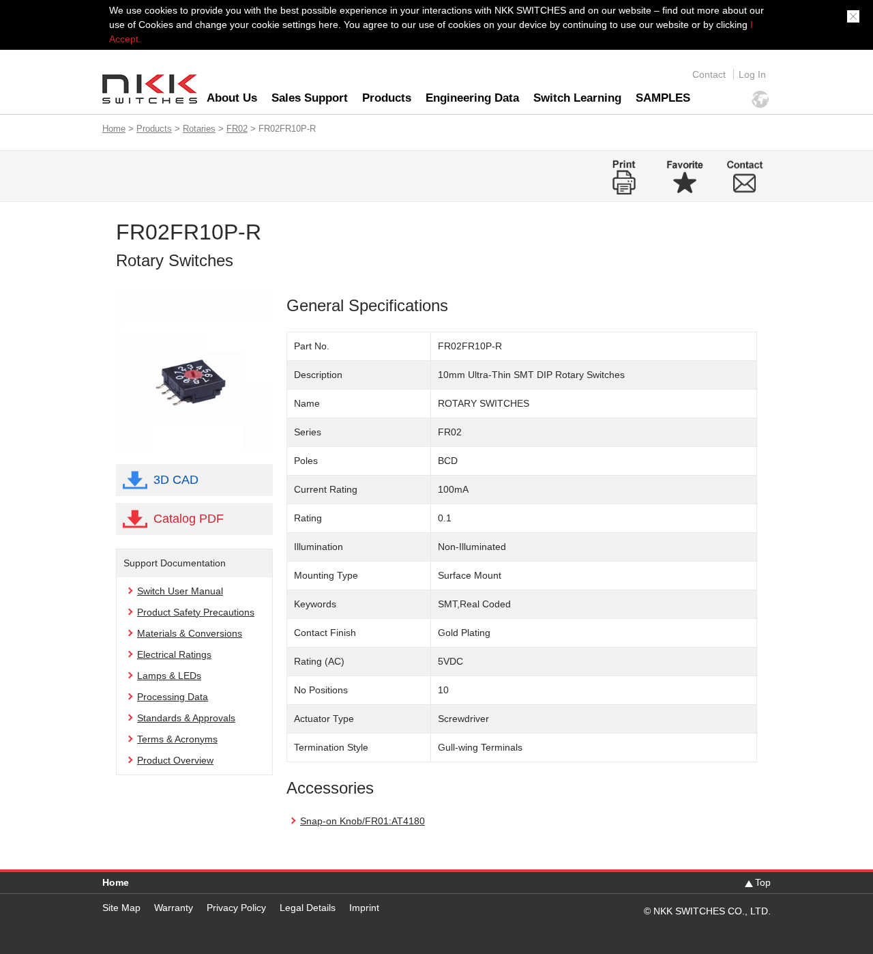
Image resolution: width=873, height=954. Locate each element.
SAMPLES (663, 97)
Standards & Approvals (186, 717)
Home (113, 129)
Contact (709, 74)
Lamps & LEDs (169, 675)
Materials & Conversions (189, 633)
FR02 (237, 129)
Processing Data (172, 696)
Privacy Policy (236, 907)
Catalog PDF (188, 518)
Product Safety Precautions (195, 612)
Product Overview (175, 760)
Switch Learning (577, 97)
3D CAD (175, 480)
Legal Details (308, 907)
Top (763, 882)
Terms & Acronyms (177, 739)
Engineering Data (472, 97)
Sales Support (309, 97)
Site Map (121, 907)
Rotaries (199, 129)
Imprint (364, 907)
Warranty (173, 907)
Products (386, 97)
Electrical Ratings (174, 654)
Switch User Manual (180, 591)
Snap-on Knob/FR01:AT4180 (362, 820)
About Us (232, 97)
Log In (752, 74)
